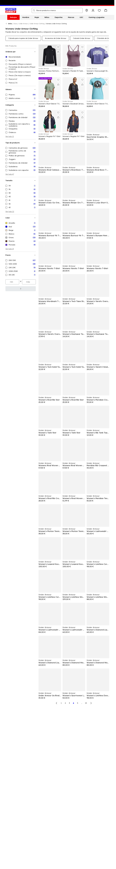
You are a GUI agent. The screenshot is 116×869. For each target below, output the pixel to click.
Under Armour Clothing (37, 23)
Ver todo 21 (9, 136)
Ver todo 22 (9, 211)
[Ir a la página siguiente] (91, 703)
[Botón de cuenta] (93, 10)
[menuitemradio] (20, 57)
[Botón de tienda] (86, 10)
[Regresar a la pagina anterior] (56, 703)
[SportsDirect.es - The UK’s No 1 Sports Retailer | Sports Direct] (10, 10)
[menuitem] (13, 17)
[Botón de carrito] (106, 10)
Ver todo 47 (9, 174)
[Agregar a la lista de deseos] (58, 47)
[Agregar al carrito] (58, 52)
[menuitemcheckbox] (20, 94)
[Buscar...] (34, 10)
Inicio (15, 23)
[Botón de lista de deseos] (99, 10)
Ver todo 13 (9, 249)
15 (86, 703)
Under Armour (23, 23)
